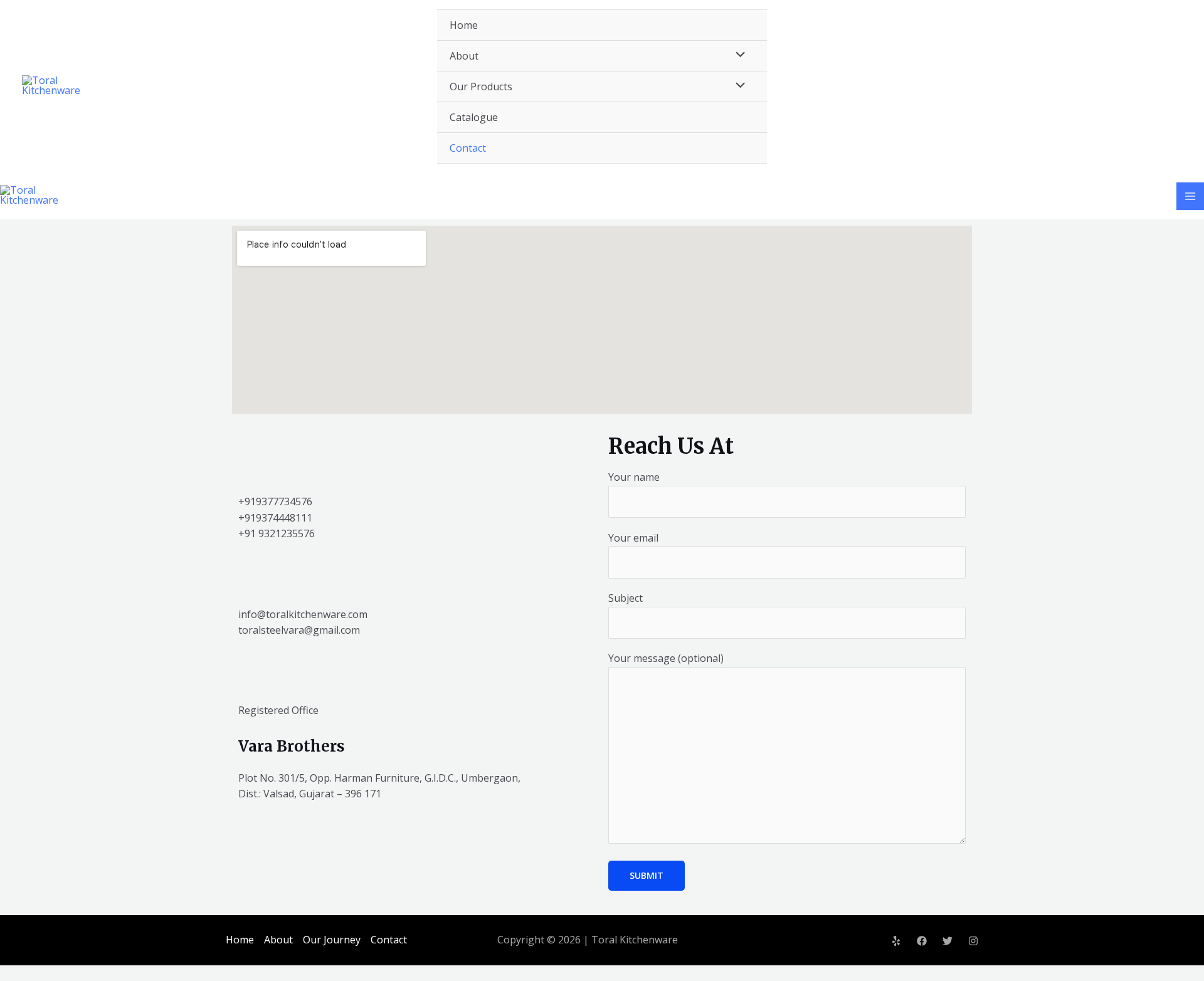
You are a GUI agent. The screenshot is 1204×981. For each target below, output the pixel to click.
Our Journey (332, 940)
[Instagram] (973, 941)
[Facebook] (922, 941)
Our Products (481, 86)
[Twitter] (948, 941)
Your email (633, 538)
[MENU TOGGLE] (737, 55)
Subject (625, 598)
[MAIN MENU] (1190, 196)
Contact (468, 148)
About (464, 56)
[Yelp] (896, 941)
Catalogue (474, 117)
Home (464, 25)
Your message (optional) (666, 658)
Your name (634, 477)
